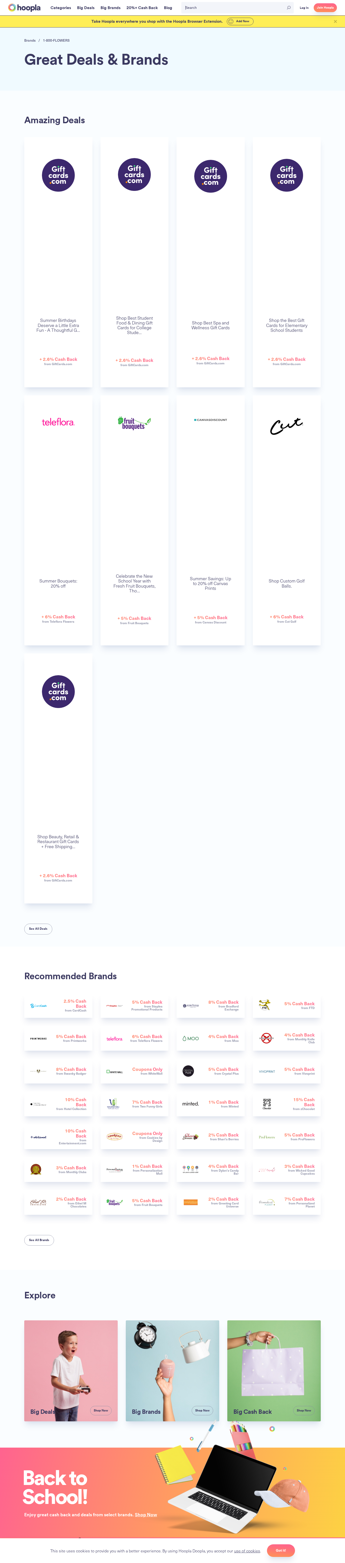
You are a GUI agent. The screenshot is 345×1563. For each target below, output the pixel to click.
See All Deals (38, 928)
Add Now (242, 21)
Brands (30, 40)
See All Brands (39, 1240)
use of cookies (247, 1551)
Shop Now (146, 1514)
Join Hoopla (325, 7)
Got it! (281, 1550)
